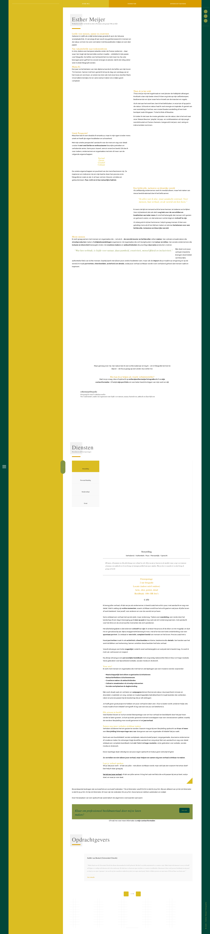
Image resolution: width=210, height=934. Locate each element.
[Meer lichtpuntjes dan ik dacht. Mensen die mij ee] (107, 412)
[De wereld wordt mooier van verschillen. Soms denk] (132, 412)
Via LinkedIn (91, 877)
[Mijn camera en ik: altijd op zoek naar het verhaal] (156, 412)
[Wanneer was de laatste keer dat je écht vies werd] (181, 412)
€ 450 (146, 599)
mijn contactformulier (146, 821)
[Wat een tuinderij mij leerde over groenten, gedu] (83, 412)
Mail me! (184, 810)
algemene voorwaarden (125, 798)
